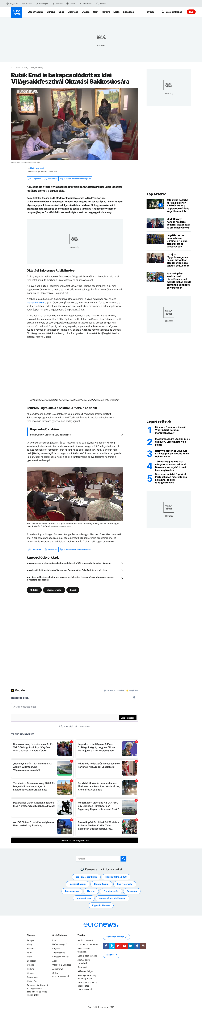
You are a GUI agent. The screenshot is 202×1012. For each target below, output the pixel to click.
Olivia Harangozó (37, 168)
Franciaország (111, 891)
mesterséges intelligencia (112, 898)
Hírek (18, 67)
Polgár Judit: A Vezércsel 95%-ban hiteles (50, 434)
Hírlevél (110, 954)
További (81, 935)
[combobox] (112, 3)
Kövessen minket (60, 956)
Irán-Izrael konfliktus (86, 877)
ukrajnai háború (78, 884)
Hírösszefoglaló (59, 944)
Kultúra (106, 11)
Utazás (85, 11)
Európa (51, 11)
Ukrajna (91, 891)
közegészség (72, 891)
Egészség (128, 11)
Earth (116, 11)
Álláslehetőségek (85, 971)
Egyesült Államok (101, 905)
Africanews (57, 969)
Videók (30, 973)
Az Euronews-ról (85, 940)
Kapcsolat (82, 967)
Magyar (12, 3)
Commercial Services (87, 944)
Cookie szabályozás (87, 955)
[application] (74, 124)
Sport (73, 590)
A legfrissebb (35, 11)
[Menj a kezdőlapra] (16, 12)
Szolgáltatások (59, 935)
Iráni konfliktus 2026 (116, 877)
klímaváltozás (84, 898)
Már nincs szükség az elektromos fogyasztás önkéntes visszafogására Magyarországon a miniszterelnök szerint (70, 578)
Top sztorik (156, 194)
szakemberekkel (35, 302)
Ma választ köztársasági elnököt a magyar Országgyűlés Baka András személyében (67, 570)
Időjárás (56, 948)
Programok (32, 977)
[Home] (12, 67)
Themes (31, 935)
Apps (54, 960)
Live (191, 12)
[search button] (97, 3)
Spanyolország (124, 884)
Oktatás (34, 590)
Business (73, 11)
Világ (61, 11)
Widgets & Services (61, 964)
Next (95, 11)
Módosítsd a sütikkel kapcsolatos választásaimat (87, 985)
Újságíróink (32, 981)
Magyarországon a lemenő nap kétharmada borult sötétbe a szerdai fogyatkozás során (69, 563)
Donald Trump (101, 884)
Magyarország (37, 67)
